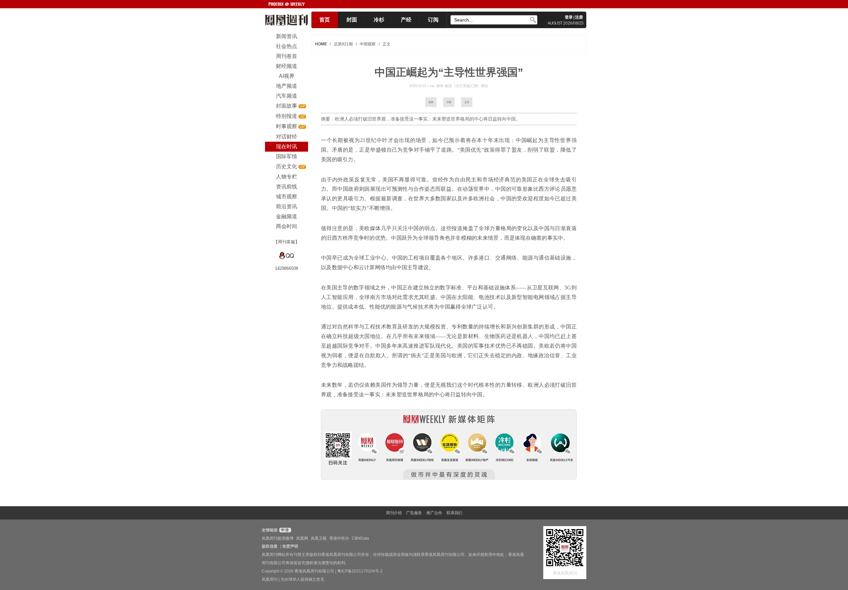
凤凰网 (302, 538)
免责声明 (290, 546)
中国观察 (368, 44)
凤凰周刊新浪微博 (277, 538)
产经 (406, 20)
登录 (569, 17)
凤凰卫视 (319, 538)
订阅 (433, 20)
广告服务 (414, 513)
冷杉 (379, 20)
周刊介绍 (394, 513)
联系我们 (454, 513)
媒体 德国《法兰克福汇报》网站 (462, 86)
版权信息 (270, 546)
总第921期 (343, 44)
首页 (324, 20)
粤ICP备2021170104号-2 (360, 571)
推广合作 (434, 513)
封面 (351, 20)
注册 (579, 17)
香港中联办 (339, 538)
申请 (284, 530)
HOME (321, 44)
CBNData (360, 538)
